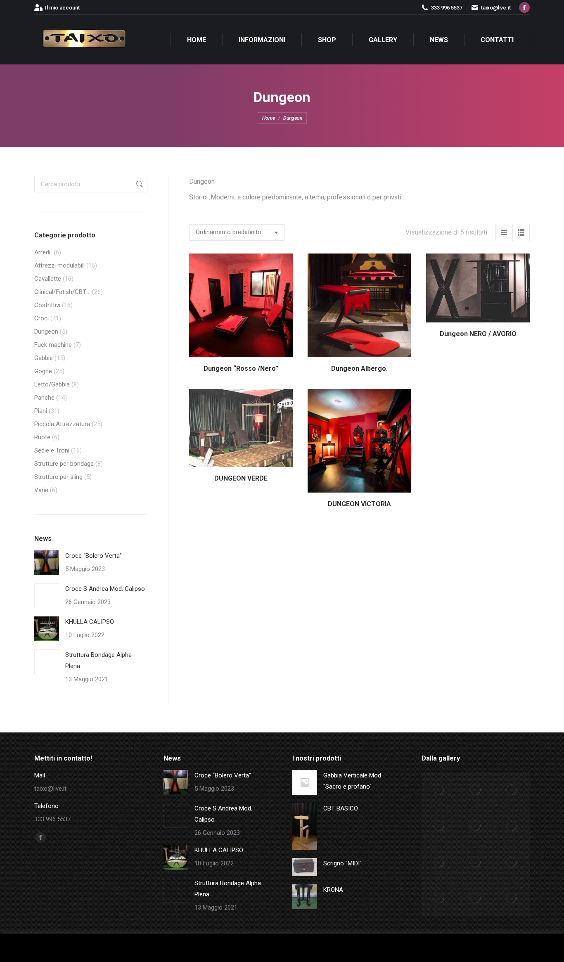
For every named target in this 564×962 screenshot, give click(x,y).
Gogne (43, 371)
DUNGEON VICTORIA (359, 504)
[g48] (512, 790)
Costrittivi (47, 305)
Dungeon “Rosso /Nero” (241, 368)
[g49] (475, 790)
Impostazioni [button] (432, 948)
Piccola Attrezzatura (62, 424)
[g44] (440, 862)
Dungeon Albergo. (359, 368)
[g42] (512, 862)
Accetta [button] (473, 948)
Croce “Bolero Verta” (93, 555)
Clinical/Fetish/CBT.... (62, 292)
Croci (41, 318)
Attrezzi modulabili (59, 265)
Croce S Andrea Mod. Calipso (105, 588)
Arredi (43, 252)
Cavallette (47, 278)
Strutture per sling (58, 477)
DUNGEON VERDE (241, 478)
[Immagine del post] (46, 562)
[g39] (512, 899)
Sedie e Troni (51, 450)
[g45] (512, 826)
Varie (41, 490)
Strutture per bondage (64, 463)
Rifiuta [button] (502, 948)
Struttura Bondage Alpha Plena (98, 660)
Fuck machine (53, 344)
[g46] (475, 826)
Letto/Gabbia (52, 384)
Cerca (139, 184)
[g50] (440, 790)
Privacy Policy (535, 948)
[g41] (440, 899)
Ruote (42, 437)
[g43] (475, 862)
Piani (40, 411)
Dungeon (46, 331)
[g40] (475, 899)
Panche (44, 397)
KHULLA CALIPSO (89, 622)
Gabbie (43, 358)
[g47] (440, 826)
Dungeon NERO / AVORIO (478, 334)
